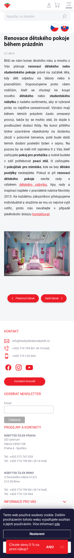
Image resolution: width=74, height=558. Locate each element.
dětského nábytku (33, 185)
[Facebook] (7, 366)
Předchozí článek (25, 298)
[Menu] (69, 5)
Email (7, 403)
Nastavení (37, 534)
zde (57, 524)
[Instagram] (18, 366)
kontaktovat (41, 214)
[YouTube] (29, 366)
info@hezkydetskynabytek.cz (31, 341)
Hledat (64, 16)
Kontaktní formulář (24, 381)
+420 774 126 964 (24, 355)
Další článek (52, 298)
